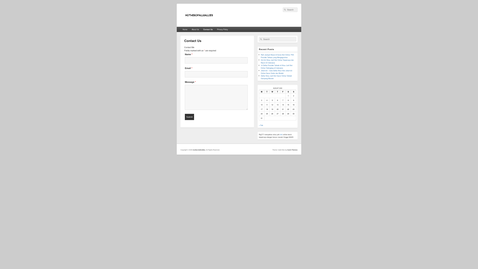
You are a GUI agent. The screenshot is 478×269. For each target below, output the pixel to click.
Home (185, 29)
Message (190, 82)
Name (188, 54)
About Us (195, 29)
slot (281, 134)
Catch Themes (292, 150)
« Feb (261, 125)
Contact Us (208, 29)
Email (188, 68)
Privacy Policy (222, 29)
